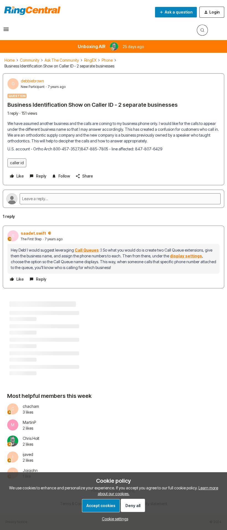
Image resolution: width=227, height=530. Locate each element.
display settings (186, 256)
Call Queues (87, 250)
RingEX (90, 60)
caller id (17, 162)
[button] (6, 31)
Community (29, 60)
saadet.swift (33, 233)
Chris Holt (31, 438)
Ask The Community (62, 60)
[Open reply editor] (113, 199)
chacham (31, 406)
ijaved (28, 454)
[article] (113, 257)
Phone (107, 60)
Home (9, 60)
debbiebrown (32, 81)
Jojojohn (30, 470)
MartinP (29, 422)
